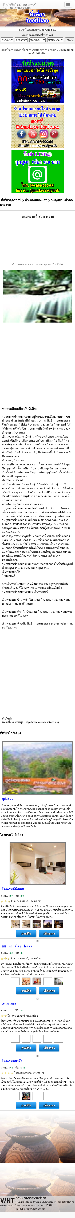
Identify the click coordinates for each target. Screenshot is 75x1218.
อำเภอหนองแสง (36, 200)
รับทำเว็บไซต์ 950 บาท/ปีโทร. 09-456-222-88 (19, 5)
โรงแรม (25, 901)
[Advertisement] (37, 240)
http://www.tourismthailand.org (42, 722)
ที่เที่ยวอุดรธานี (11, 200)
